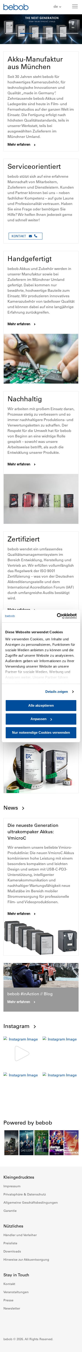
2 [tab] (26, 33)
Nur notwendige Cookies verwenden (41, 732)
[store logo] (15, 7)
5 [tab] (72, 33)
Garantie (10, 1211)
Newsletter (11, 1308)
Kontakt (9, 1284)
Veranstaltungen (16, 1292)
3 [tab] (41, 33)
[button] (58, 7)
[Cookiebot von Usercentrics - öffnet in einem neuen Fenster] (58, 616)
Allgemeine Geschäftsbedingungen (30, 1202)
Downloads (12, 1251)
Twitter (37, 1322)
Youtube (27, 1322)
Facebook (7, 1322)
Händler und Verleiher (20, 1235)
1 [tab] (11, 33)
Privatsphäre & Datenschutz (24, 1194)
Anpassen (38, 719)
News (10, 807)
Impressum (11, 1186)
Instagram (16, 1026)
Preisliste (10, 1243)
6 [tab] (41, 37)
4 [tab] (57, 33)
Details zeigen (56, 691)
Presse (8, 1300)
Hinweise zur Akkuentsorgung (26, 1259)
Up (70, 1345)
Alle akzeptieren (41, 705)
